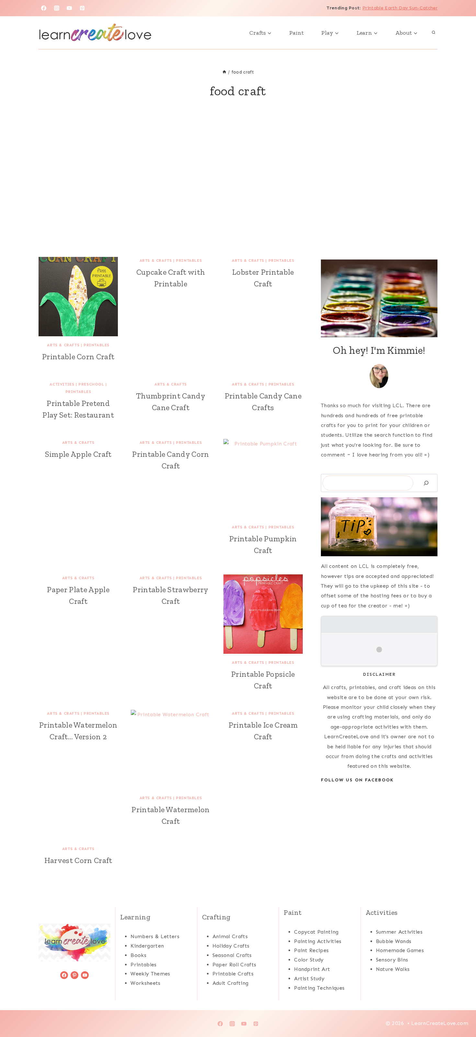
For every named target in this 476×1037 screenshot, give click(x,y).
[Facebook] (44, 8)
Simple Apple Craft (78, 454)
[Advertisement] (238, 185)
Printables (96, 345)
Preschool (91, 384)
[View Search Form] (433, 33)
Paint (296, 32)
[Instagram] (56, 8)
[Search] (426, 483)
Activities (62, 384)
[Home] (224, 72)
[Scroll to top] (461, 1012)
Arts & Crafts (63, 345)
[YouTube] (69, 8)
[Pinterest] (82, 8)
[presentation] (78, 296)
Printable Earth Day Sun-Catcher (399, 8)
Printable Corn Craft (78, 356)
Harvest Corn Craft (78, 860)
